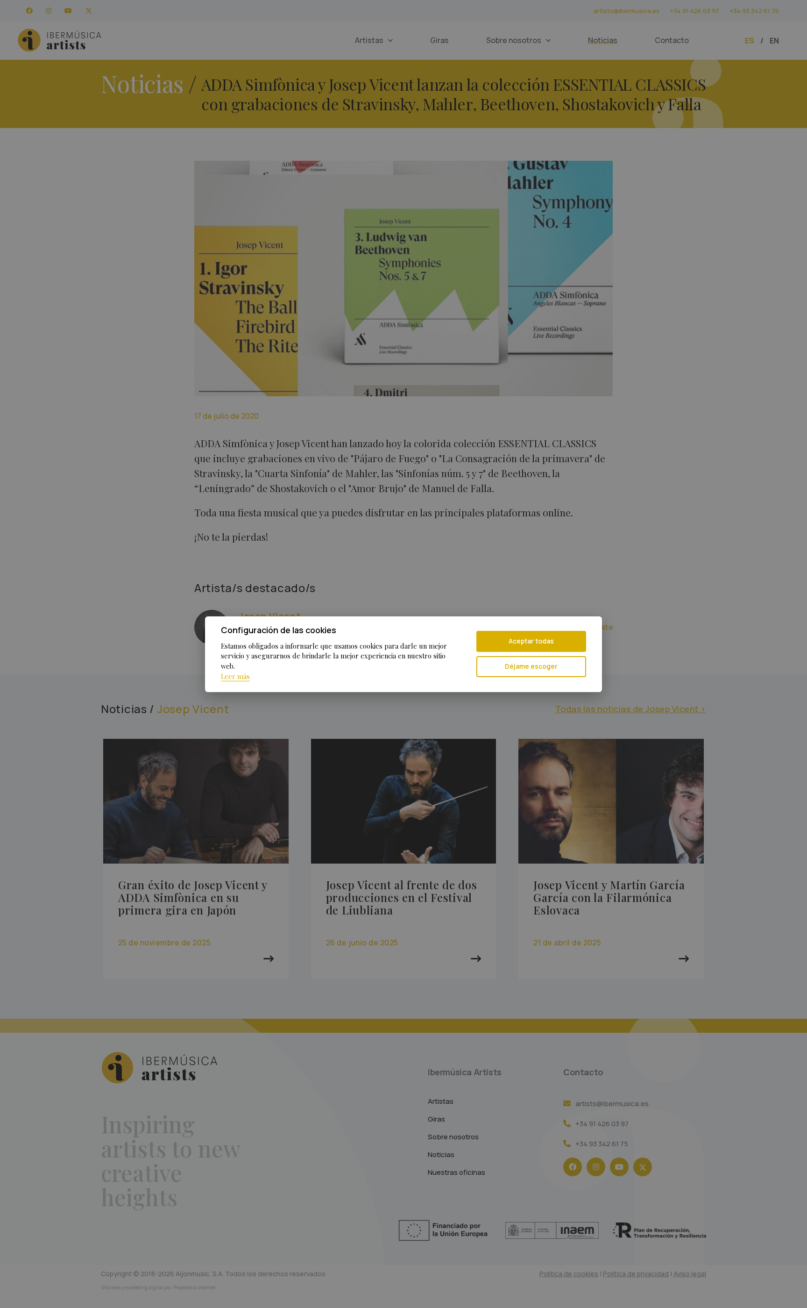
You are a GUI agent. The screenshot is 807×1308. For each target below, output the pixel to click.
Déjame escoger (531, 666)
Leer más (235, 676)
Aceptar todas (531, 640)
